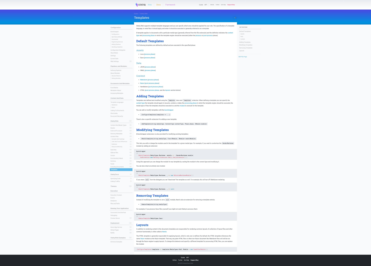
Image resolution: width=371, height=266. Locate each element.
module (182, 106)
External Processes (116, 131)
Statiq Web (144, 14)
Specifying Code (115, 178)
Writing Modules (116, 78)
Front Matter (114, 87)
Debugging (114, 215)
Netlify (112, 233)
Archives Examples (116, 242)
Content (242, 39)
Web (150, 5)
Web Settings (115, 61)
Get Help (223, 4)
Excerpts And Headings (118, 139)
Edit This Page (243, 56)
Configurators (115, 34)
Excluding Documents (117, 167)
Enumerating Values (117, 158)
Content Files (114, 136)
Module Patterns (116, 76)
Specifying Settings (117, 37)
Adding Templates (245, 42)
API (206, 5)
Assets (113, 128)
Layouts (241, 50)
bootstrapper (169, 110)
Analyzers (114, 201)
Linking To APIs (115, 181)
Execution (114, 191)
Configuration (116, 27)
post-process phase (152, 83)
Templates (114, 169)
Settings (113, 55)
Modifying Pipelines (117, 47)
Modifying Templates (245, 45)
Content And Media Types (118, 125)
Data (241, 36)
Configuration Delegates (118, 50)
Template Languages (117, 102)
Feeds (112, 164)
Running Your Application (120, 208)
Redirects (114, 144)
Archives (113, 161)
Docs (158, 5)
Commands (115, 39)
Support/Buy (231, 4)
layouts (167, 90)
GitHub (212, 4)
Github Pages (115, 230)
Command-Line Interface (118, 212)
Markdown (114, 105)
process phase (150, 54)
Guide (201, 5)
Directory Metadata (116, 133)
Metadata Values (116, 90)
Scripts (113, 155)
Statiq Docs (115, 174)
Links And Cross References (119, 141)
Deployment (115, 223)
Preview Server (115, 218)
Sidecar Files (114, 152)
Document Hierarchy (117, 116)
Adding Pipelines (116, 44)
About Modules (115, 73)
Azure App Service (116, 227)
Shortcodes (114, 113)
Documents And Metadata (120, 83)
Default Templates (245, 31)
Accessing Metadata (117, 93)
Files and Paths (115, 203)
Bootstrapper (115, 31)
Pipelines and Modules (119, 66)
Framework (170, 5)
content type (140, 103)
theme (164, 232)
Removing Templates (245, 48)
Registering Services (117, 42)
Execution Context (116, 195)
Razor (113, 107)
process (198, 35)
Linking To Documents (117, 110)
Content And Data (117, 98)
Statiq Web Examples (118, 238)
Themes (114, 186)
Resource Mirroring (117, 146)
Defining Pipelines (116, 70)
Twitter (217, 4)
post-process (208, 35)
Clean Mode (114, 53)
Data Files (113, 150)
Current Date (114, 58)
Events (113, 198)
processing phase (149, 35)
